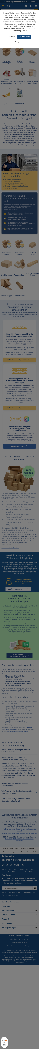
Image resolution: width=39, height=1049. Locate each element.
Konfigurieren (19, 42)
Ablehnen (12, 37)
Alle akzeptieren (24, 37)
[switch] (4, 1045)
